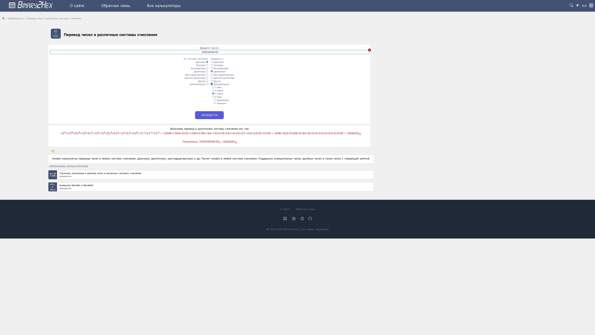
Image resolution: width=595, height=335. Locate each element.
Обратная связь (115, 5)
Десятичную (219, 71)
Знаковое (221, 103)
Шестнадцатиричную (223, 75)
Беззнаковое (222, 100)
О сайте (77, 5)
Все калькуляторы (164, 5)
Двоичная (201, 62)
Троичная (201, 65)
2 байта (218, 90)
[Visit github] (310, 219)
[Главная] (3, 19)
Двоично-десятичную (224, 78)
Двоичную (218, 62)
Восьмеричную (220, 68)
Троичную (218, 65)
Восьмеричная (198, 68)
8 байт (218, 97)
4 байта (218, 94)
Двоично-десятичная (195, 78)
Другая (202, 81)
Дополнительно (198, 84)
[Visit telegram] (294, 219)
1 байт (218, 87)
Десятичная (200, 71)
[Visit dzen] (302, 219)
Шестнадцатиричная (195, 75)
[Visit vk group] (285, 219)
